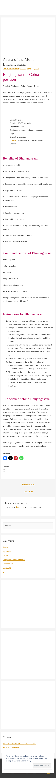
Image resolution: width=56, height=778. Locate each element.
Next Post (28, 491)
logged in (20, 507)
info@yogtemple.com (12, 747)
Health (5, 555)
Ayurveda (7, 551)
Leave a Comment (11, 69)
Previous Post (28, 484)
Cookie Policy (26, 761)
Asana (23, 69)
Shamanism (8, 564)
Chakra (13, 140)
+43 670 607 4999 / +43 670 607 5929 (19, 744)
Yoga (29, 69)
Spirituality (7, 568)
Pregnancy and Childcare (14, 560)
